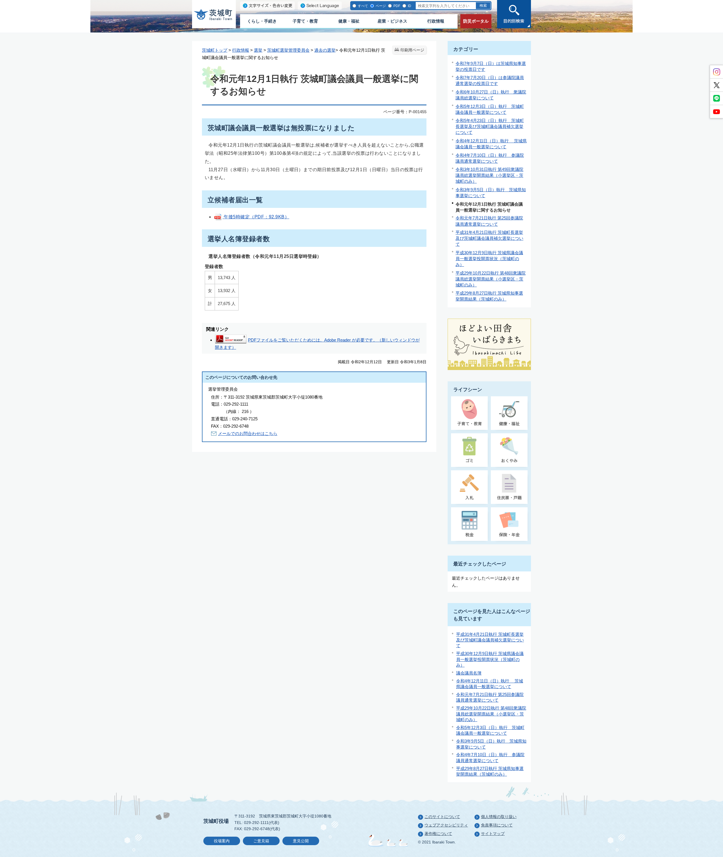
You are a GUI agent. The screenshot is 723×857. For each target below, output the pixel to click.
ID (409, 6)
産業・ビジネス (392, 21)
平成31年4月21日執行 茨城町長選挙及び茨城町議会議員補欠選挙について (489, 238)
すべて (362, 6)
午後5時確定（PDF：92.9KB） (256, 216)
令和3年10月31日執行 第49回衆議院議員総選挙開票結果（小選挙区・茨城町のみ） (489, 175)
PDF (396, 6)
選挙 (258, 50)
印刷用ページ (412, 50)
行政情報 (435, 21)
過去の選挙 (325, 50)
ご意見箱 (261, 841)
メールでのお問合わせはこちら (247, 433)
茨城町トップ (214, 50)
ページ (380, 6)
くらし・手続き (262, 21)
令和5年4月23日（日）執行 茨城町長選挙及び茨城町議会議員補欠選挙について (490, 126)
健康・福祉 (349, 21)
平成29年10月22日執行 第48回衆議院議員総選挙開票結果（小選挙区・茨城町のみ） (491, 279)
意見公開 (301, 841)
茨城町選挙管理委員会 (288, 50)
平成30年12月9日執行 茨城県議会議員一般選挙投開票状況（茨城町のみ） (489, 258)
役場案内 (222, 841)
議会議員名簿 (469, 673)
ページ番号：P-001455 (404, 111)
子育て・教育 (305, 21)
